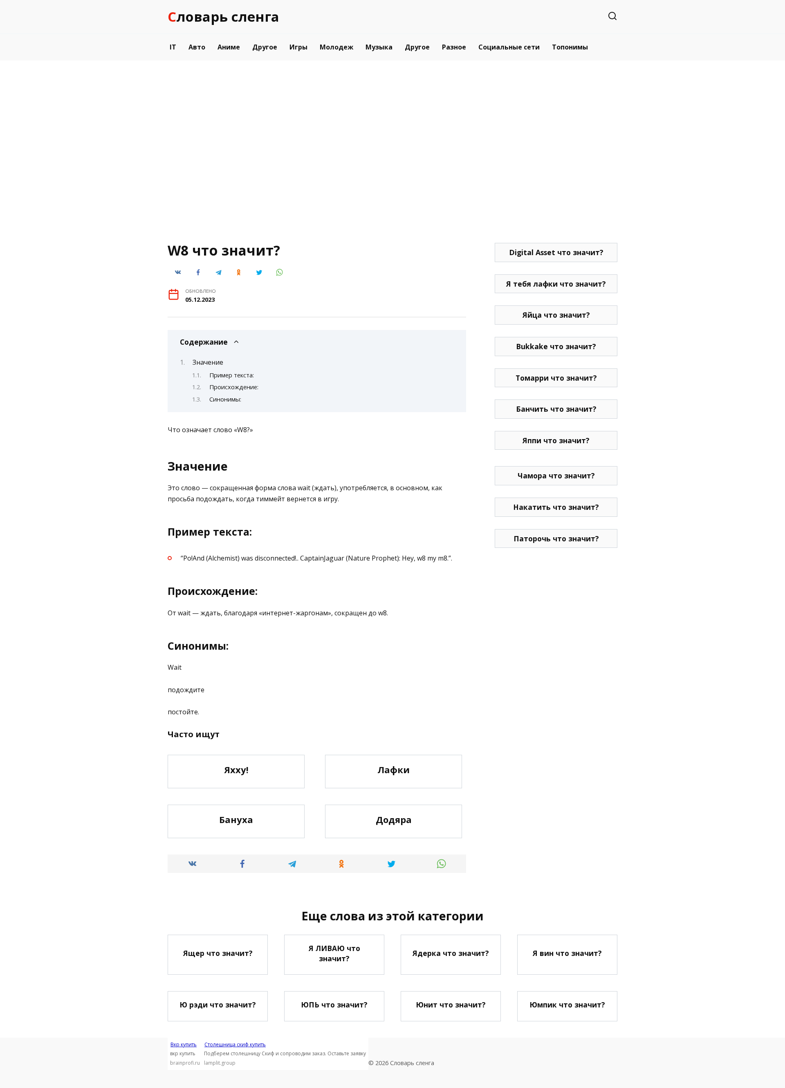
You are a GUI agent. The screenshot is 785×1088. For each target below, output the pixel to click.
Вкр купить (183, 1044)
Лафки (393, 769)
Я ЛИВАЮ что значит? (334, 953)
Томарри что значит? (556, 378)
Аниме (229, 47)
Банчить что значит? (556, 409)
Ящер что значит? (218, 953)
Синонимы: (225, 399)
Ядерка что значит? (451, 953)
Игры (298, 47)
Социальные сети (509, 47)
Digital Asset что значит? (556, 252)
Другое (264, 47)
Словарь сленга (223, 16)
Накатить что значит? (556, 507)
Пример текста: (231, 375)
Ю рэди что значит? (217, 1004)
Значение (208, 362)
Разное (454, 47)
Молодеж (336, 47)
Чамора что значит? (556, 475)
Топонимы (570, 47)
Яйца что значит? (556, 315)
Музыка (379, 47)
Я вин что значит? (567, 953)
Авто (196, 47)
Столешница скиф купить (235, 1044)
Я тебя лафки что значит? (556, 284)
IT (173, 47)
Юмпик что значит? (567, 1004)
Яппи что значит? (556, 440)
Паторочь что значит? (556, 538)
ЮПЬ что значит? (334, 1004)
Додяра (394, 819)
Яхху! (236, 769)
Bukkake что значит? (556, 346)
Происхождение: (233, 387)
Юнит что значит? (451, 1004)
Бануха (236, 819)
